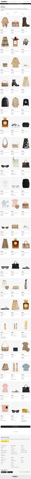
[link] (5, 31)
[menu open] (29, 1)
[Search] (10, 1)
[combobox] (16, 1)
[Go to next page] (29, 429)
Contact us (2, 447)
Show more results (15, 426)
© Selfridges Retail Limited (15, 477)
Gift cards (2, 453)
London (22, 447)
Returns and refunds (4, 450)
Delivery (12, 447)
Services (2, 462)
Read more (2, 10)
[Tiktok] (25, 472)
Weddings (22, 462)
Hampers (22, 460)
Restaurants (2, 460)
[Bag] (27, 1)
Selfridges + (12, 450)
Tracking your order (14, 452)
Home (3, 5)
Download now (20, 3)
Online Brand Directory (14, 453)
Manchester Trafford (24, 450)
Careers (12, 462)
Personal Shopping (3, 452)
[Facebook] (20, 472)
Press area (12, 465)
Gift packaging (3, 455)
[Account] (24, 1)
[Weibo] (29, 472)
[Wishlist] (25, 1)
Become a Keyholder (4, 441)
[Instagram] (22, 472)
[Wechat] (27, 472)
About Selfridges (13, 460)
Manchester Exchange (24, 452)
